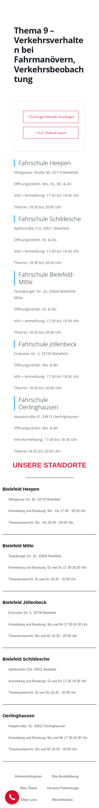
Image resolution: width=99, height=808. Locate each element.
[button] (82, 6)
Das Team (28, 788)
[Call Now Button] (12, 797)
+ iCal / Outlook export (51, 133)
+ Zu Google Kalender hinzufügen (50, 117)
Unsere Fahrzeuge (63, 788)
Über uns (29, 800)
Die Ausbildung (65, 776)
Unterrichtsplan (28, 776)
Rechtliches (62, 800)
